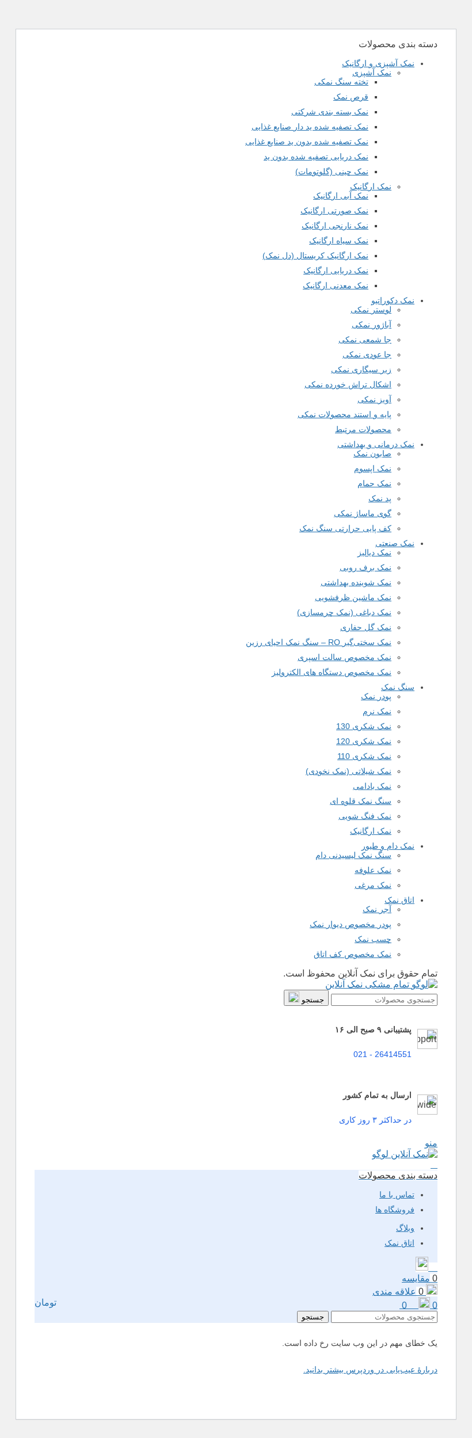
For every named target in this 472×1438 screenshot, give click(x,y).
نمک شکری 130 (363, 726)
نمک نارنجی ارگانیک (335, 225)
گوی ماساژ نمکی (362, 513)
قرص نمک (350, 96)
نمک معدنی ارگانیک (335, 285)
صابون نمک (372, 453)
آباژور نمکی (371, 324)
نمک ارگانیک (370, 186)
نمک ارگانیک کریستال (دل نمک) (315, 255)
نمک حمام (374, 483)
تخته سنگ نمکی (341, 81)
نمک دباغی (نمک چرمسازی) (344, 612)
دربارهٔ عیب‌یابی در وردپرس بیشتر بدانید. (370, 1369)
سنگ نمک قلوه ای (360, 801)
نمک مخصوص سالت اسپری (344, 657)
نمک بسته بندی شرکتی (329, 111)
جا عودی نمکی (366, 354)
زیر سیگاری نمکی (361, 369)
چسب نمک (373, 939)
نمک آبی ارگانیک (340, 195)
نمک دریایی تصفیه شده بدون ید (316, 156)
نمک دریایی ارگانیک (335, 270)
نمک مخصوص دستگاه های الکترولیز (331, 672)
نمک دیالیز (374, 552)
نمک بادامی (372, 786)
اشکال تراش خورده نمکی (347, 384)
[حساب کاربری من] (434, 1164)
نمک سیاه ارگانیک (338, 240)
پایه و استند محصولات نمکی (344, 414)
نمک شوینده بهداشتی (356, 582)
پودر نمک (376, 696)
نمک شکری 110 (364, 756)
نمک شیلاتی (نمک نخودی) (348, 771)
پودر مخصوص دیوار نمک (350, 924)
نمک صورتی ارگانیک (334, 210)
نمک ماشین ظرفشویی (353, 597)
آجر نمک (377, 909)
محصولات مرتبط (363, 429)
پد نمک (379, 498)
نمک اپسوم (372, 468)
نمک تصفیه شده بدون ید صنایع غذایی (306, 141)
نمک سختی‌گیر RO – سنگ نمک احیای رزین (318, 642)
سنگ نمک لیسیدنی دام (353, 855)
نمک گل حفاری (365, 627)
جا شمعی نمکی (364, 339)
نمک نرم (377, 711)
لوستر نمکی (371, 309)
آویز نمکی (374, 399)
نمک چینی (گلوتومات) (331, 171)
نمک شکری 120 (363, 741)
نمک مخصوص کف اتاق (352, 954)
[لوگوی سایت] (381, 984)
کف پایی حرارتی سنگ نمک (345, 528)
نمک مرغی (373, 885)
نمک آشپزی (371, 72)
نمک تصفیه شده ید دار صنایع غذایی (310, 126)
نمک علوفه (373, 870)
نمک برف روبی (365, 567)
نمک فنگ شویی (364, 816)
